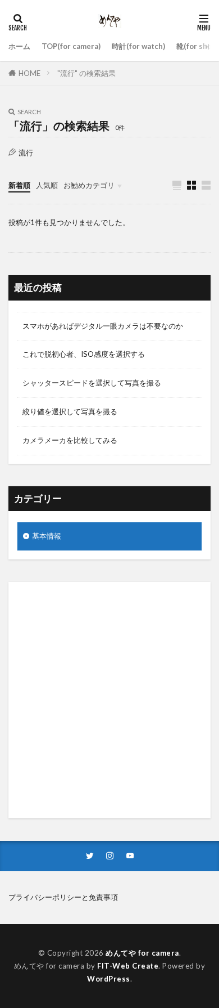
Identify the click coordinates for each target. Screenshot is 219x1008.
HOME (29, 73)
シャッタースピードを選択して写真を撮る (91, 382)
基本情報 (46, 535)
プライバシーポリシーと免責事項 (63, 897)
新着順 (19, 185)
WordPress (108, 978)
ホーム (19, 46)
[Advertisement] (109, 700)
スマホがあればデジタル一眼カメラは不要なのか (102, 325)
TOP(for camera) (71, 46)
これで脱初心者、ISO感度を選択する (83, 354)
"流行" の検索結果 (86, 73)
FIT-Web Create (127, 965)
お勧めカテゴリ (89, 185)
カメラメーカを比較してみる (69, 440)
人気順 (47, 185)
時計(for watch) (138, 46)
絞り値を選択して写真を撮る (69, 411)
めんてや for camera (142, 952)
